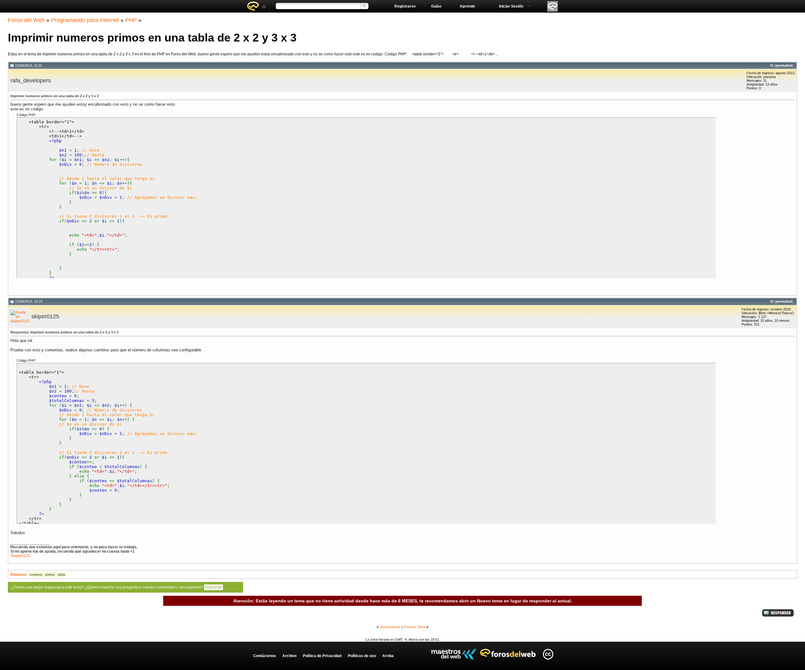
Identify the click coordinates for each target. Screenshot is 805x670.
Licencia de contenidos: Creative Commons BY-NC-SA (547, 654)
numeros (36, 574)
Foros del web (256, 6)
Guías (436, 6)
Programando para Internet (85, 20)
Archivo (289, 656)
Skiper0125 (20, 556)
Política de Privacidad (322, 656)
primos (50, 574)
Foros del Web (26, 20)
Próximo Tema (414, 627)
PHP (131, 20)
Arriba (388, 656)
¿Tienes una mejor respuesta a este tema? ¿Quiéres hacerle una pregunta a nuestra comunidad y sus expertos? (116, 587)
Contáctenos (264, 656)
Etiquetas (18, 574)
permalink (784, 65)
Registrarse (405, 6)
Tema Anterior (390, 627)
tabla (61, 574)
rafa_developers (30, 80)
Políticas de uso (362, 656)
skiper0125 (45, 316)
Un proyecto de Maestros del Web (453, 654)
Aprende (467, 6)
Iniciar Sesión (511, 6)
